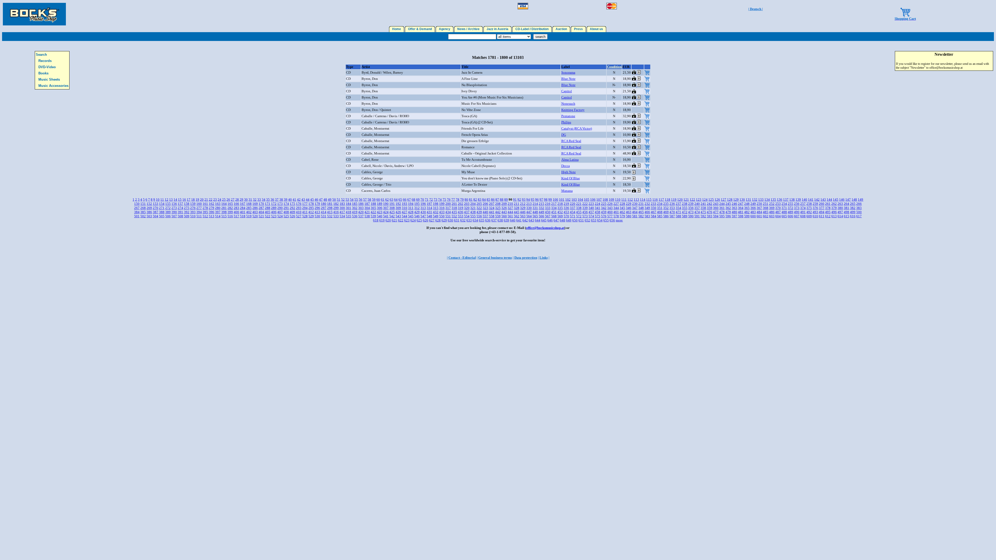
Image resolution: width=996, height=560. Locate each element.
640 (512, 220)
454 (572, 212)
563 (522, 216)
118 (667, 199)
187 (367, 204)
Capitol (566, 91)
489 (790, 212)
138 (792, 199)
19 (197, 199)
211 (516, 204)
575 (597, 216)
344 (616, 208)
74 (440, 199)
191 (392, 204)
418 (348, 212)
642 (525, 220)
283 (236, 208)
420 (361, 212)
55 (356, 199)
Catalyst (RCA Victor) (576, 128)
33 (259, 199)
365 (747, 208)
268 (143, 208)
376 (815, 208)
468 (659, 212)
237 (678, 204)
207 (491, 204)
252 (771, 204)
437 (466, 212)
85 (488, 199)
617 (859, 216)
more (619, 220)
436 (460, 212)
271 (161, 208)
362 (728, 208)
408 (286, 212)
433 (442, 212)
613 (834, 216)
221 (579, 204)
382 (852, 208)
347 (635, 208)
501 (137, 216)
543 (398, 216)
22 (210, 199)
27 (232, 199)
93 (523, 199)
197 (429, 204)
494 (821, 212)
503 (149, 216)
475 (703, 212)
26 (228, 199)
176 (298, 204)
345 (622, 208)
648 (562, 220)
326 (504, 208)
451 (554, 212)
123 (698, 199)
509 (186, 216)
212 (522, 204)
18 (193, 199)
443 (504, 212)
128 (729, 199)
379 (834, 208)
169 (255, 204)
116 (655, 199)
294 (305, 208)
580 (628, 216)
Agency (444, 29)
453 (566, 212)
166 (236, 204)
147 (848, 199)
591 (697, 216)
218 (560, 204)
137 (786, 199)
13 (171, 199)
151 (143, 204)
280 (217, 208)
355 (684, 208)
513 (211, 216)
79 (462, 199)
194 (410, 204)
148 (854, 199)
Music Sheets (49, 79)
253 (778, 204)
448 (535, 212)
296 (317, 208)
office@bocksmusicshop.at (545, 228)
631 (456, 220)
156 (174, 204)
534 (342, 216)
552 (454, 216)
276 (193, 208)
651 (581, 220)
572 (579, 216)
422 (373, 212)
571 (572, 216)
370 (778, 208)
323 (485, 208)
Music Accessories (53, 86)
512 (205, 216)
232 (647, 204)
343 (610, 208)
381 (846, 208)
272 (168, 208)
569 (560, 216)
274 (180, 208)
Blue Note (568, 79)
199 (442, 204)
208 (498, 204)
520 (255, 216)
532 (330, 216)
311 (410, 208)
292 (292, 208)
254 (784, 204)
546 (417, 216)
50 (334, 199)
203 (466, 204)
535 (348, 216)
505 (161, 216)
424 (386, 212)
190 (386, 204)
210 (510, 204)
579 (622, 216)
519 (249, 216)
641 (519, 220)
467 (653, 212)
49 (329, 199)
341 (597, 208)
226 (610, 204)
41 (294, 199)
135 (773, 199)
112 (630, 199)
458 (597, 212)
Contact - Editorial (462, 258)
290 (280, 208)
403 (255, 212)
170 (261, 204)
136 (779, 199)
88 (501, 199)
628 (438, 220)
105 (586, 199)
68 (413, 199)
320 (466, 208)
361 (722, 208)
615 (846, 216)
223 (591, 204)
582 (641, 216)
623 (407, 220)
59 (374, 199)
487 (778, 212)
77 (453, 199)
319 (460, 208)
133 (761, 199)
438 (473, 212)
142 (817, 199)
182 (336, 204)
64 (396, 199)
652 (587, 220)
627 (431, 220)
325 (498, 208)
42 (299, 199)
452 (560, 212)
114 (642, 199)
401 (242, 212)
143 (823, 199)
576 (603, 216)
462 (622, 212)
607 (796, 216)
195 (417, 204)
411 (305, 212)
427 (404, 212)
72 (431, 199)
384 (137, 212)
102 (568, 199)
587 (672, 216)
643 (531, 220)
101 (561, 199)
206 (485, 204)
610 (815, 216)
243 (715, 204)
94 (528, 199)
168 (249, 204)
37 (277, 199)
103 (574, 199)
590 (691, 216)
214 (535, 204)
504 (155, 216)
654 (600, 220)
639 (506, 220)
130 (742, 199)
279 (211, 208)
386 (149, 212)
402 (249, 212)
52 (343, 199)
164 (224, 204)
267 (137, 208)
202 (460, 204)
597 (734, 216)
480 (734, 212)
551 (448, 216)
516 (230, 216)
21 (206, 199)
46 (316, 199)
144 (829, 199)
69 (418, 199)
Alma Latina (570, 160)
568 (554, 216)
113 (636, 199)
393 (193, 212)
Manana (567, 191)
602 (765, 216)
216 (547, 204)
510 (193, 216)
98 (546, 199)
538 (367, 216)
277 (199, 208)
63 (391, 199)
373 (796, 208)
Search (41, 55)
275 (186, 208)
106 (593, 199)
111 (624, 199)
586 (666, 216)
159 (193, 204)
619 (382, 220)
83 (479, 199)
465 (641, 212)
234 (659, 204)
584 (653, 216)
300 (342, 208)
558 (491, 216)
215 (541, 204)
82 (475, 199)
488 (784, 212)
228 (622, 204)
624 (413, 220)
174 (286, 204)
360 (715, 208)
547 (423, 216)
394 (199, 212)
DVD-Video (47, 67)
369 (771, 208)
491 (803, 212)
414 (323, 212)
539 (373, 216)
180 (323, 204)
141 (810, 199)
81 (471, 199)
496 (834, 212)
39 (285, 199)
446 (522, 212)
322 (479, 208)
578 (616, 216)
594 (715, 216)
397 (217, 212)
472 (684, 212)
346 (628, 208)
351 (659, 208)
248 (747, 204)
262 (834, 204)
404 (261, 212)
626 (425, 220)
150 (137, 204)
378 (828, 208)
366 (753, 208)
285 (249, 208)
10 (158, 199)
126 (717, 199)
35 (268, 199)
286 (255, 208)
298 (330, 208)
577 (610, 216)
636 (487, 220)
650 (575, 220)
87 (497, 199)
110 (617, 199)
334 (554, 208)
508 (180, 216)
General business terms (495, 258)
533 (336, 216)
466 (647, 212)
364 (740, 208)
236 (672, 204)
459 (603, 212)
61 (382, 199)
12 (166, 199)
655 (606, 220)
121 (686, 199)
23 (215, 199)
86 (493, 199)
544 (404, 216)
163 (217, 204)
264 (846, 204)
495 (828, 212)
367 (759, 208)
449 (541, 212)
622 (400, 220)
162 (211, 204)
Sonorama (568, 72)
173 (280, 204)
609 (809, 216)
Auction (561, 29)
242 (709, 204)
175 (292, 204)
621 (394, 220)
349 (647, 208)
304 (367, 208)
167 (242, 204)
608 (803, 216)
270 (155, 208)
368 (765, 208)
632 (463, 220)
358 (703, 208)
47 (321, 199)
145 (835, 199)
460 (610, 212)
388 (161, 212)
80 (466, 199)
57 (365, 199)
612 (828, 216)
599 (747, 216)
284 (242, 208)
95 (532, 199)
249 (753, 204)
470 (672, 212)
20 (202, 199)
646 (550, 220)
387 (155, 212)
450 (547, 212)
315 (435, 208)
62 (387, 199)
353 (672, 208)
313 (423, 208)
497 (840, 212)
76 (449, 199)
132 (754, 199)
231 (641, 204)
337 (572, 208)
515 (224, 216)
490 (796, 212)
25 (224, 199)
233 (653, 204)
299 (336, 208)
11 (162, 199)
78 (457, 199)
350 (653, 208)
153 (155, 204)
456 (585, 212)
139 (798, 199)
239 (691, 204)
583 (647, 216)
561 (510, 216)
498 (846, 212)
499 (852, 212)
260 (821, 204)
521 (261, 216)
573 (585, 216)
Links (544, 258)
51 (338, 199)
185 (354, 204)
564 (529, 216)
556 (479, 216)
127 (723, 199)
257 (803, 204)
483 (753, 212)
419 (354, 212)
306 (379, 208)
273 (174, 208)
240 (697, 204)
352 (666, 208)
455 (579, 212)
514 (217, 216)
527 (298, 216)
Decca (565, 166)
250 (759, 204)
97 (541, 199)
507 (174, 216)
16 (184, 199)
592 (703, 216)
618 (375, 220)
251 (765, 204)
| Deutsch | (755, 9)
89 (506, 199)
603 (771, 216)
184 (348, 204)
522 (267, 216)
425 (392, 212)
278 (205, 208)
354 (678, 208)
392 (186, 212)
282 (230, 208)
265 (852, 204)
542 (392, 216)
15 (180, 199)
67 (409, 199)
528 (305, 216)
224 (597, 204)
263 (840, 204)
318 (454, 208)
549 (435, 216)
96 (537, 199)
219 (566, 204)
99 (550, 199)
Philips (566, 122)
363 (734, 208)
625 (419, 220)
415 (330, 212)
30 (246, 199)
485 (765, 212)
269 (149, 208)
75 (444, 199)
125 (711, 199)
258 (809, 204)
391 (180, 212)
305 (373, 208)
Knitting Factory (573, 110)
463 (628, 212)
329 (522, 208)
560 (504, 216)
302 (354, 208)
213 (529, 204)
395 (205, 212)
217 (554, 204)
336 (566, 208)
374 (803, 208)
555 (473, 216)
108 (605, 199)
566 (541, 216)
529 (311, 216)
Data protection (525, 258)
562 (516, 216)
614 (840, 216)
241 (703, 204)
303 (361, 208)
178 (311, 204)
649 (568, 220)
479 (728, 212)
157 (180, 204)
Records (45, 61)
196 (423, 204)
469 (666, 212)
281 (224, 208)
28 (237, 199)
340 (591, 208)
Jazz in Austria (497, 29)
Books (43, 73)
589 (684, 216)
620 (388, 220)
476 (709, 212)
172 (273, 204)
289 (273, 208)
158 (186, 204)
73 (435, 199)
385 (143, 212)
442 (498, 212)
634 (475, 220)
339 (585, 208)
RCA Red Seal (571, 141)
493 (815, 212)
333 (547, 208)
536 (354, 216)
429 (417, 212)
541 (386, 216)
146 (842, 199)
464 (635, 212)
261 (828, 204)
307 (386, 208)
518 (242, 216)
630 (450, 220)
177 (305, 204)
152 (149, 204)
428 (410, 212)
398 (224, 212)
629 (444, 220)
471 (678, 212)
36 (272, 199)
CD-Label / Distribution (532, 29)
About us (596, 29)
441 (491, 212)
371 (784, 208)
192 (398, 204)
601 (759, 216)
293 (298, 208)
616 (852, 216)
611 (821, 216)
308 (392, 208)
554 (466, 216)
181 (330, 204)
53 (347, 199)
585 (659, 216)
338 (579, 208)
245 (728, 204)
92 (519, 199)
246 (734, 204)
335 (560, 208)
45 (312, 199)
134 (767, 199)
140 (804, 199)
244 (722, 204)
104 (580, 199)
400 (236, 212)
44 (307, 199)
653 (593, 220)
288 (267, 208)
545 (410, 216)
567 (547, 216)
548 (429, 216)
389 (168, 212)
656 (612, 220)
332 (541, 208)
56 (360, 199)
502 (143, 216)
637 (494, 220)
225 (603, 204)
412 (311, 212)
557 (485, 216)
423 (379, 212)
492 (809, 212)
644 (537, 220)
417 (342, 212)
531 (323, 216)
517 (236, 216)
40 (290, 199)
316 (442, 208)
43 (303, 199)
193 (404, 204)
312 (417, 208)
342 (603, 208)
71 (426, 199)
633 (469, 220)
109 (611, 199)
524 (280, 216)
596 (728, 216)
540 (379, 216)
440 (485, 212)
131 (748, 199)
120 (680, 199)
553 (460, 216)
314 (429, 208)
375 (809, 208)
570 (566, 216)
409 (292, 212)
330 (529, 208)
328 (516, 208)
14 (175, 199)
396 (211, 212)
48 (325, 199)
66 (404, 199)
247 (740, 204)
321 (473, 208)
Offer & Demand (419, 29)
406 (273, 212)
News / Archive (468, 29)
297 (323, 208)
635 (481, 220)
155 (168, 204)
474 (697, 212)
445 (516, 212)
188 (373, 204)
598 (740, 216)
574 (591, 216)
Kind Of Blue (570, 178)
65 (400, 199)
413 (317, 212)
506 (168, 216)
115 (649, 199)
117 (661, 199)
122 (692, 199)
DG (563, 135)
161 (205, 204)
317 (448, 208)
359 (709, 208)
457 (591, 212)
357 (697, 208)
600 (753, 216)
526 (292, 216)
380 (840, 208)
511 (199, 216)
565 (535, 216)
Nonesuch (568, 104)
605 (784, 216)
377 (821, 208)
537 (361, 216)
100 (555, 199)
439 (479, 212)
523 (273, 216)
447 (529, 212)
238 (684, 204)
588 (678, 216)
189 (379, 204)
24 (219, 199)
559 (498, 216)
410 (298, 212)
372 (790, 208)
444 (510, 212)
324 (491, 208)
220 (572, 204)
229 (628, 204)
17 (188, 199)
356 (691, 208)
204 (473, 204)
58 (369, 199)
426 (398, 212)
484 (759, 212)
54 (352, 199)
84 (484, 199)
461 (616, 212)
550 (442, 216)
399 (230, 212)
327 (510, 208)
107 (599, 199)
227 (616, 204)
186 (361, 204)
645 (544, 220)
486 (771, 212)
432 (435, 212)
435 (454, 212)
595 (722, 216)
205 (479, 204)
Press (578, 29)
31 (250, 199)
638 (500, 220)
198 (435, 204)
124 (705, 199)
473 (691, 212)
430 (423, 212)
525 (286, 216)
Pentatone (568, 116)
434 (448, 212)
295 (311, 208)
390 (174, 212)
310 (404, 208)
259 (815, 204)
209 (504, 204)
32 (255, 199)
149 (860, 199)
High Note (568, 172)
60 (378, 199)
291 (286, 208)
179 (317, 204)
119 (673, 199)
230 (635, 204)
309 (398, 208)
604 (778, 216)
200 (448, 204)
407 (280, 212)
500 (859, 212)
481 (740, 212)
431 (429, 212)
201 (454, 204)
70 (422, 199)
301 (348, 208)
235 (666, 204)
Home (397, 29)
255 (790, 204)
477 (715, 212)
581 (635, 216)
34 (263, 199)
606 (790, 216)
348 (641, 208)
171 (267, 204)
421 (367, 212)
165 (230, 204)
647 (556, 220)
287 (261, 208)
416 (336, 212)
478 (722, 212)
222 (585, 204)
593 (709, 216)
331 (535, 208)
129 (736, 199)
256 (796, 204)
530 (317, 216)
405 (267, 212)
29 (241, 199)
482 (747, 212)
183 (342, 204)
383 (859, 208)
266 (859, 204)
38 (281, 199)
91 (515, 199)
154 (161, 204)
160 (199, 204)
